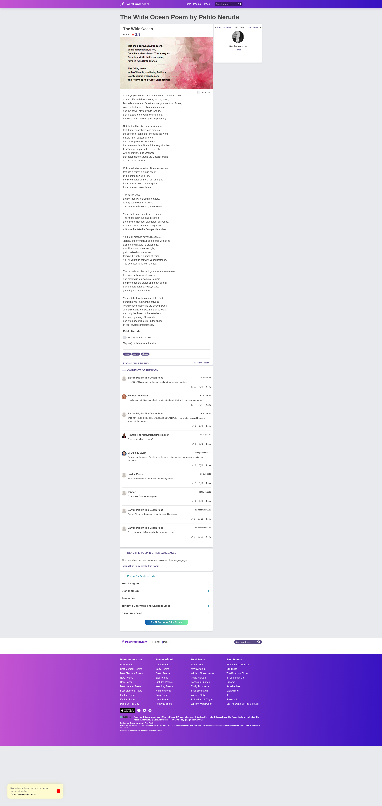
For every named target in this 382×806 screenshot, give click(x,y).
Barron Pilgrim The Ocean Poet (145, 377)
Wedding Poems (164, 686)
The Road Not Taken (237, 673)
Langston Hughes (200, 682)
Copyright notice (152, 717)
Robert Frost (197, 664)
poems (135, 354)
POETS (167, 642)
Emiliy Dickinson (200, 686)
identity (145, 354)
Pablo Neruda (131, 331)
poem (127, 354)
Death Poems (163, 673)
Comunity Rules (161, 720)
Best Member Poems (131, 669)
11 (195, 387)
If (227, 695)
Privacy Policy (177, 720)
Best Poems (126, 664)
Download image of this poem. (136, 363)
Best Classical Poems (131, 673)
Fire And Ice (233, 699)
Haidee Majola (135, 474)
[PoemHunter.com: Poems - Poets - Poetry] (134, 4)
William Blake (198, 695)
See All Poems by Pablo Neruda (166, 622)
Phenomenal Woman (238, 664)
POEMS (156, 642)
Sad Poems (162, 677)
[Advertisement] (45, 775)
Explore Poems (128, 695)
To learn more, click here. (23, 794)
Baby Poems (162, 669)
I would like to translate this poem (140, 566)
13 (202, 519)
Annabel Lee (233, 686)
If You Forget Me (235, 677)
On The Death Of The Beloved (243, 704)
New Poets (126, 682)
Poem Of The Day (129, 704)
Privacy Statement (185, 717)
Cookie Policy (168, 717)
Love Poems (162, 664)
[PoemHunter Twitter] (144, 710)
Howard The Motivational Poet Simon (148, 435)
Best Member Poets (130, 686)
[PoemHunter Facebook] (139, 710)
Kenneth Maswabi (138, 395)
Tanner (131, 492)
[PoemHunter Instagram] (150, 710)
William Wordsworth (201, 704)
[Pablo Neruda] (238, 37)
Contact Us (202, 717)
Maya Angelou (198, 669)
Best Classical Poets (131, 690)
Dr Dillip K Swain (137, 453)
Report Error (221, 717)
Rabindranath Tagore (202, 699)
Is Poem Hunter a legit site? (242, 717)
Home (188, 4)
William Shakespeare (202, 673)
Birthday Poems (164, 682)
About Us (138, 717)
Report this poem (201, 363)
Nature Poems (163, 690)
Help (211, 717)
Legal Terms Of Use (195, 720)
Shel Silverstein (199, 690)
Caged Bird (233, 690)
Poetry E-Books (164, 704)
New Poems (126, 677)
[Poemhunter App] (127, 710)
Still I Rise (232, 669)
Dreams (231, 682)
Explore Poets (127, 699)
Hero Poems (162, 699)
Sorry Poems (162, 695)
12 (195, 405)
